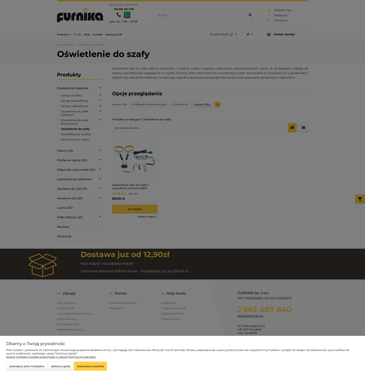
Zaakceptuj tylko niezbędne (26, 366)
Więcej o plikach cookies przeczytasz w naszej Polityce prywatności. (51, 357)
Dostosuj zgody (60, 366)
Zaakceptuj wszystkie (90, 366)
